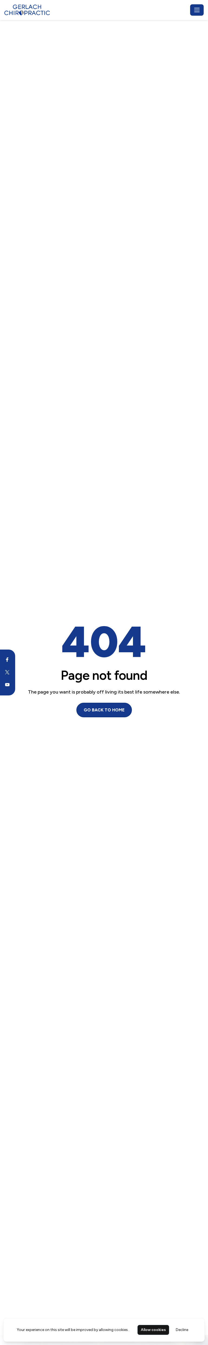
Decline (182, 1329)
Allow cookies (153, 1329)
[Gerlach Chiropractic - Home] (96, 10)
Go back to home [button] (104, 709)
